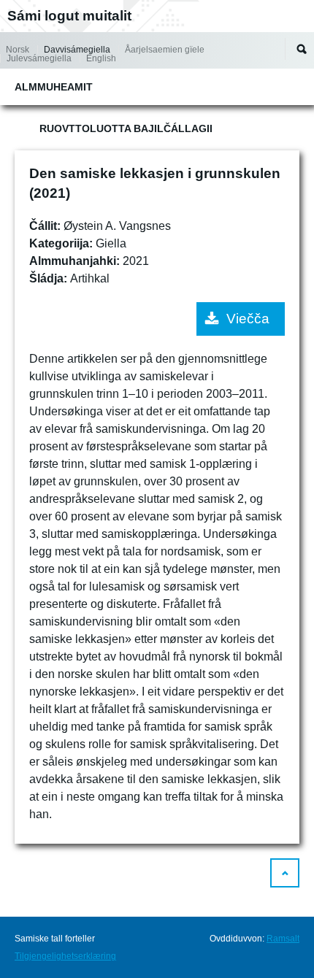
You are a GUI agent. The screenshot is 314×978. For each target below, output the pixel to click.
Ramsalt (283, 938)
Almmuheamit (54, 87)
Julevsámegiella (39, 58)
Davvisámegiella (77, 50)
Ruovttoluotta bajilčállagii (125, 128)
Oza (301, 49)
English (101, 58)
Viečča (247, 318)
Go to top (284, 872)
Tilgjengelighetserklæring (65, 956)
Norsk (17, 50)
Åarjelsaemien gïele (164, 50)
